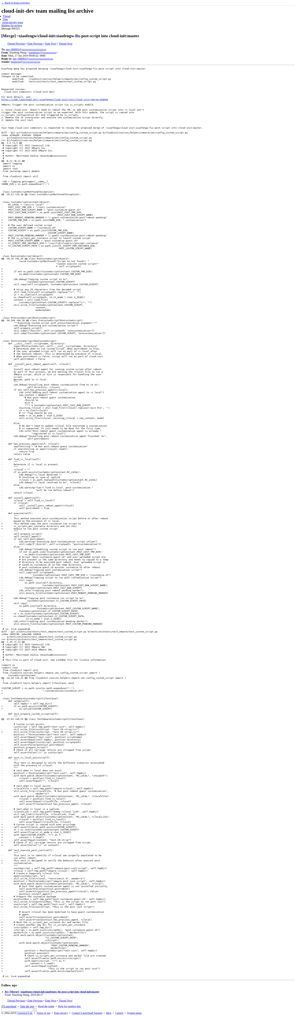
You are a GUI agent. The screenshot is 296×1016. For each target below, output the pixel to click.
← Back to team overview (15, 2)
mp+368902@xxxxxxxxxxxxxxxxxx (26, 49)
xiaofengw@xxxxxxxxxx (42, 52)
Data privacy (61, 1013)
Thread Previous (16, 43)
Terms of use (43, 1013)
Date (5, 19)
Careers (119, 1013)
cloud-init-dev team (12, 22)
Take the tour (27, 1006)
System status (134, 1013)
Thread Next (65, 43)
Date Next (50, 43)
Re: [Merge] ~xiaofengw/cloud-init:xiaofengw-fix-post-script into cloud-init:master (52, 991)
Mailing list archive (11, 25)
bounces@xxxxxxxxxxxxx (25, 61)
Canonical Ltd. (25, 1013)
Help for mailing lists (69, 1006)
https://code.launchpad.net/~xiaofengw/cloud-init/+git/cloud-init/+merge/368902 (54, 99)
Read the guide (46, 1006)
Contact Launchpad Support (87, 1013)
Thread (6, 16)
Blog (108, 1013)
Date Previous (35, 43)
